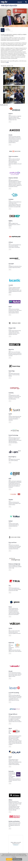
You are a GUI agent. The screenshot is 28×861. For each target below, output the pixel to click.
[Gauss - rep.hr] (14, 603)
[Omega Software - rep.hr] (14, 710)
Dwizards (11, 771)
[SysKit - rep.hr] (14, 411)
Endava (11, 113)
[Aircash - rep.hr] (14, 667)
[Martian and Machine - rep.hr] (14, 818)
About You (11, 349)
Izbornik (19, 2)
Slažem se (9, 859)
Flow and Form (12, 542)
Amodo (10, 135)
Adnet (10, 728)
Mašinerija (11, 642)
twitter (8, 31)
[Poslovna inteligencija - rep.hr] (14, 560)
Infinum (11, 242)
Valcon (10, 628)
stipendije (4, 65)
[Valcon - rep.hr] (14, 624)
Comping (11, 393)
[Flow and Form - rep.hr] (14, 538)
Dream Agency (12, 457)
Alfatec (10, 800)
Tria (10, 585)
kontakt (11, 31)
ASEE (10, 478)
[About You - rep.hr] (14, 345)
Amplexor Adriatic (13, 178)
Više (10, 121)
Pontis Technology (13, 435)
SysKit (10, 414)
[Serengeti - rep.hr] (14, 259)
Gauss (10, 607)
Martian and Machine (14, 821)
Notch (10, 306)
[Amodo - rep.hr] (14, 131)
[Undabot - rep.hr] (14, 196)
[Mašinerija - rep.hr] (17, 647)
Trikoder (11, 499)
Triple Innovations (13, 156)
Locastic (11, 285)
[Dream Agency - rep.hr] (14, 452)
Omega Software (13, 714)
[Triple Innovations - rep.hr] (14, 152)
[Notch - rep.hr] (14, 303)
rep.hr (4, 2)
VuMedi (10, 521)
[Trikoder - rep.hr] (15, 494)
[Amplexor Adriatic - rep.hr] (14, 174)
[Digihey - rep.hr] (14, 217)
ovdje (7, 62)
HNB (12, 65)
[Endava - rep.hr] (14, 110)
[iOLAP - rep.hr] (14, 753)
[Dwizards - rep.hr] (18, 776)
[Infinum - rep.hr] (14, 237)
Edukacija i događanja (5, 7)
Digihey (10, 221)
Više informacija (17, 859)
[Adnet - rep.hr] (16, 733)
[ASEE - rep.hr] (15, 475)
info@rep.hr (15, 845)
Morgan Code (12, 328)
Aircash (10, 671)
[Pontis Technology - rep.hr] (14, 432)
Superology (12, 371)
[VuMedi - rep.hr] (14, 517)
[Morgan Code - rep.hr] (14, 324)
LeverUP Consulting (14, 692)
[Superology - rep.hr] (14, 367)
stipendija (9, 65)
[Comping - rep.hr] (15, 390)
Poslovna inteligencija (14, 564)
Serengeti (11, 263)
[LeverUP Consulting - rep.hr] (14, 689)
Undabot (11, 199)
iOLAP (10, 757)
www (6, 31)
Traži (26, 1)
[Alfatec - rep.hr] (14, 796)
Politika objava (7, 29)
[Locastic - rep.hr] (14, 281)
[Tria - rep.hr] (14, 582)
